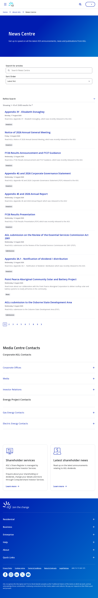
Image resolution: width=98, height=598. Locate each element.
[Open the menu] (5, 4)
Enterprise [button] (8, 534)
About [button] (6, 549)
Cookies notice (20, 568)
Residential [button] (9, 519)
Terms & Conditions (34, 568)
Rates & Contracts (50, 568)
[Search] (80, 4)
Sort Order (11, 76)
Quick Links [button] (9, 557)
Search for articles (14, 65)
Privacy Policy (7, 568)
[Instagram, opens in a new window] (11, 574)
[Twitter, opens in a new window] (22, 574)
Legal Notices (64, 568)
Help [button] (5, 542)
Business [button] (7, 526)
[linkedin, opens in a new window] (16, 574)
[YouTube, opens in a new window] (28, 574)
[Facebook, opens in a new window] (5, 574)
